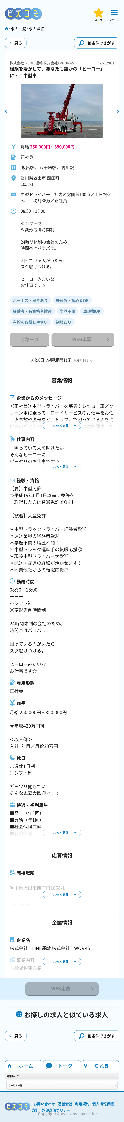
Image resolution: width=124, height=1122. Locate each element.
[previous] (6, 111)
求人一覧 (18, 29)
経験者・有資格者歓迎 (32, 311)
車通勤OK (91, 311)
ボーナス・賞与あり (30, 300)
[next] (118, 111)
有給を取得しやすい (30, 322)
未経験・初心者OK (72, 300)
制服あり (63, 322)
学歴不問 (67, 311)
